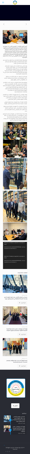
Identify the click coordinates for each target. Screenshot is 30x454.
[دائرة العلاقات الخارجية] (15, 2)
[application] (15, 248)
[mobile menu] (3, 2)
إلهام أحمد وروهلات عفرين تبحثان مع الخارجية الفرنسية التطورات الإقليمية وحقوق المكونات (16, 329)
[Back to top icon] (4, 445)
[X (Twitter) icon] (7, 451)
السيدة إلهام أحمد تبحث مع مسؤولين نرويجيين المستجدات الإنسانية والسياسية (16, 361)
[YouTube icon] (6, 451)
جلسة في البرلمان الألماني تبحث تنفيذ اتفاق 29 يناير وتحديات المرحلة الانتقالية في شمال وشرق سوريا (15, 298)
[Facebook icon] (9, 451)
